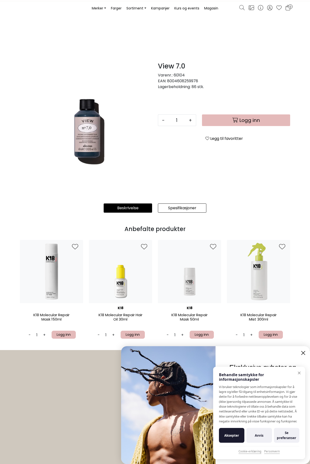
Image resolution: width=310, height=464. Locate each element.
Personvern (272, 451)
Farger (116, 8)
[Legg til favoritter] (75, 247)
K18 (121, 308)
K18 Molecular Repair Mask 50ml (189, 317)
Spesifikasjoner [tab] (182, 208)
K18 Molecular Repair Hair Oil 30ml (120, 317)
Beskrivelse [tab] (128, 208)
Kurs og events (186, 8)
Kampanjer (160, 8)
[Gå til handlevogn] (288, 8)
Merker (97, 8)
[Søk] (242, 8)
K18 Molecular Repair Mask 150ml (51, 317)
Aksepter (231, 435)
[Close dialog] (303, 353)
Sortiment (134, 8)
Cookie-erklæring (250, 451)
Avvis (259, 435)
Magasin (211, 8)
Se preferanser (286, 435)
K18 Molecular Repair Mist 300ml (258, 317)
